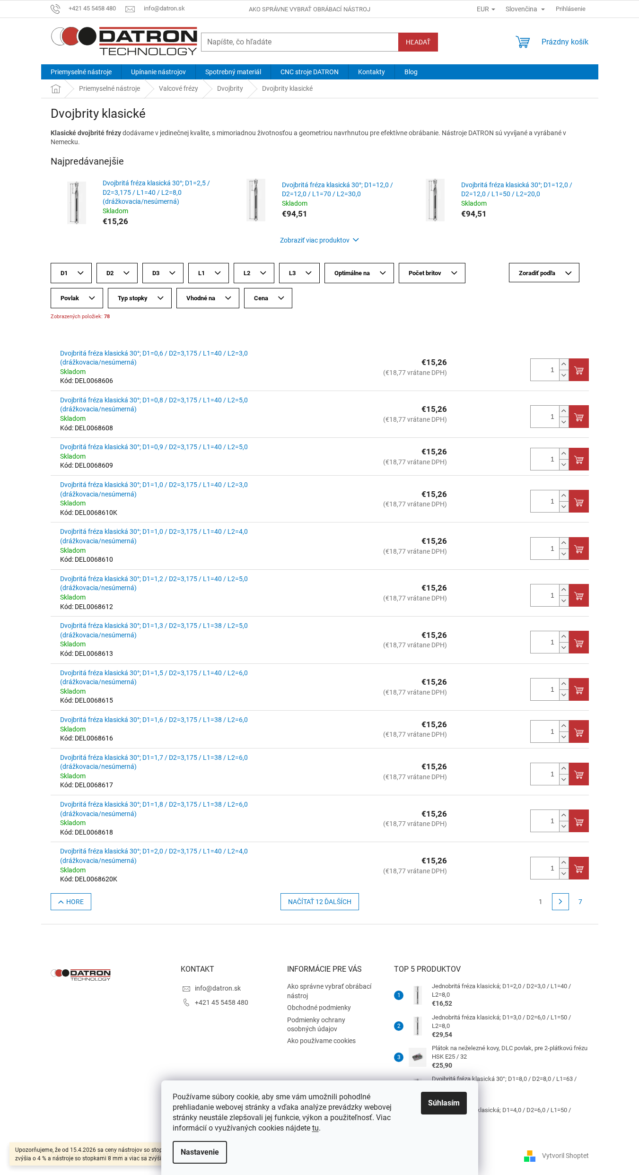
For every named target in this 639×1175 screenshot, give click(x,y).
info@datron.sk (218, 988)
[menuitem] (81, 71)
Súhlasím (444, 1102)
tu (315, 1127)
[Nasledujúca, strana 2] (560, 901)
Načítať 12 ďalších (319, 901)
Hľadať (418, 42)
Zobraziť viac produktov (315, 240)
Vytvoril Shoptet (565, 1155)
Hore (75, 901)
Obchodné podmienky (319, 1007)
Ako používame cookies (321, 1040)
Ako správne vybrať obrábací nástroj (309, 9)
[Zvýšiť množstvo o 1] (564, 364)
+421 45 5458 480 (221, 1002)
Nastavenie (200, 1152)
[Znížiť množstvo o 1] (564, 375)
